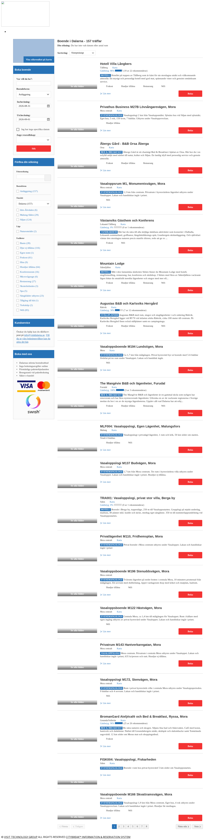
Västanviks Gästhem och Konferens (127, 220)
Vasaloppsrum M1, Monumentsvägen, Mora (132, 183)
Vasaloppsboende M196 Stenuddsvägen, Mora (134, 571)
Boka (190, 93)
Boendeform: (23, 89)
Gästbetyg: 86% (107, 71)
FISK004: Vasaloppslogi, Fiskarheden (128, 759)
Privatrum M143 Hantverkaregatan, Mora (130, 644)
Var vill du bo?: (24, 79)
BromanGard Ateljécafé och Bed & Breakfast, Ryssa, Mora (144, 716)
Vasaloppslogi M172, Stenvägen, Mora (128, 679)
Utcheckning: (24, 115)
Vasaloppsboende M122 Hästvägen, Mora (131, 608)
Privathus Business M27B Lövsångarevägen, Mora (138, 107)
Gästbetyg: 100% (108, 390)
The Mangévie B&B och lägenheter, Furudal (132, 383)
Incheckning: (23, 102)
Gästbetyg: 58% (107, 310)
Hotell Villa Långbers (116, 64)
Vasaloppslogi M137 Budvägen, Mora (128, 463)
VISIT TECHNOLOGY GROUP (20, 837)
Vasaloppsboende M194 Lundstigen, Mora (131, 346)
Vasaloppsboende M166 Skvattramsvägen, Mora (136, 794)
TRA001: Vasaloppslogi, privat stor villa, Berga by (137, 498)
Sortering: (62, 53)
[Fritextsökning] (48, 178)
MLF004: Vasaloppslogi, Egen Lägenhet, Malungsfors (140, 426)
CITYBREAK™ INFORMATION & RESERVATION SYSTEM (98, 837)
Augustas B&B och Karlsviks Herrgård (129, 303)
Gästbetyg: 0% (107, 227)
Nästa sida (183, 826)
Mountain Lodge (112, 263)
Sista (196, 826)
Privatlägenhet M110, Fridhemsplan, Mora (131, 536)
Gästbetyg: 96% (107, 723)
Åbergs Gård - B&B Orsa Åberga (124, 143)
